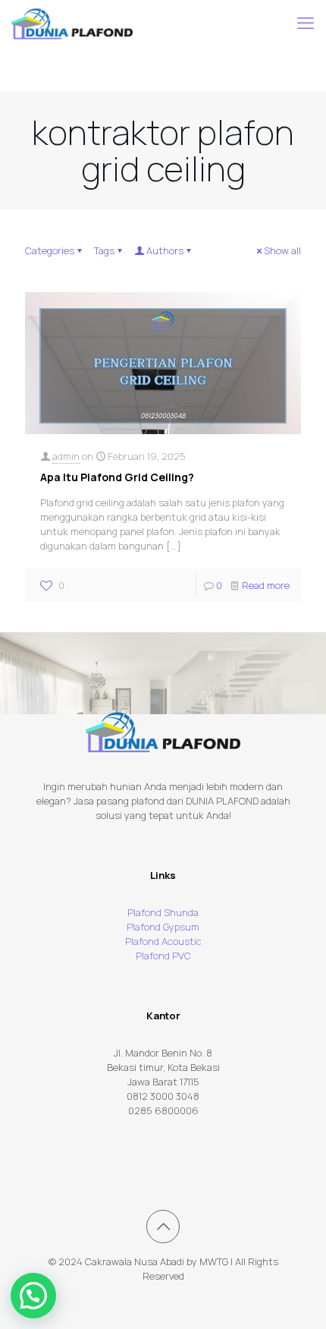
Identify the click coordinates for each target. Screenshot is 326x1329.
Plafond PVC (163, 955)
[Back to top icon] (163, 1226)
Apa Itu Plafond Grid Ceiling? (117, 477)
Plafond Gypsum (163, 927)
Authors (164, 250)
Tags (104, 250)
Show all (282, 250)
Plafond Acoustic (163, 941)
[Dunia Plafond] (72, 23)
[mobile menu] (305, 23)
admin (66, 456)
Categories (49, 250)
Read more (266, 585)
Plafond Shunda (163, 912)
